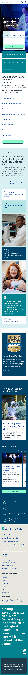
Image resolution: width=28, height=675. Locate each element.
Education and (10, 541)
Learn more (6, 370)
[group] (12, 470)
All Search (6, 35)
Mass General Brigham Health (14, 545)
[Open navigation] (25, 2)
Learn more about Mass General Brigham (11, 182)
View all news (14, 491)
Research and (10, 538)
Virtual (6, 130)
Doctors (14, 35)
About (4, 578)
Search (14, 47)
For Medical (9, 568)
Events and (7, 565)
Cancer (7, 98)
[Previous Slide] (22, 450)
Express (6, 135)
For (6, 592)
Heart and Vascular (11, 104)
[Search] (22, 2)
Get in (5, 557)
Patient (6, 534)
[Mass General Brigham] (7, 2)
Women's (7, 125)
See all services (13, 142)
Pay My (5, 554)
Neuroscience (9, 109)
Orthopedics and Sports (13, 114)
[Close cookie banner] (22, 660)
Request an (9, 560)
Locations (21, 35)
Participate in (8, 563)
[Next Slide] (25, 450)
